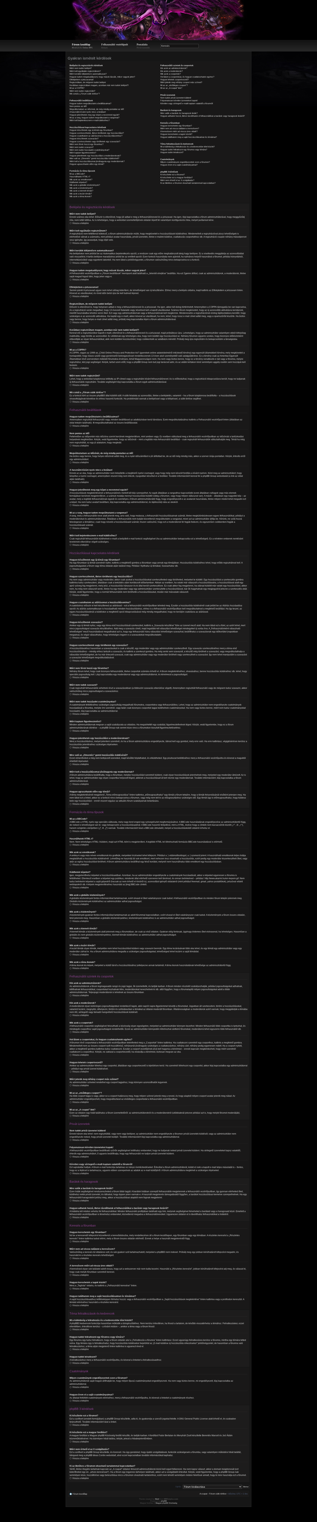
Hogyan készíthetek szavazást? (84, 138)
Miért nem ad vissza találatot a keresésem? (179, 128)
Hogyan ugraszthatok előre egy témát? (87, 164)
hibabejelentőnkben (142, 1438)
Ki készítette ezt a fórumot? (172, 174)
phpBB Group (113, 1418)
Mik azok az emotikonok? (81, 179)
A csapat (203, 1494)
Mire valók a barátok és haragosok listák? (179, 113)
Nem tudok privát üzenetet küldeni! (175, 98)
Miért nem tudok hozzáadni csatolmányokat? (89, 150)
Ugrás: (178, 1486)
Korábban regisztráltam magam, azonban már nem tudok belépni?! (99, 85)
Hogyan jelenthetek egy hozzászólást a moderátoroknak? (95, 156)
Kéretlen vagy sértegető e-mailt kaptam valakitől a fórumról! (186, 103)
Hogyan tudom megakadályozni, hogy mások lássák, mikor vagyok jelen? (102, 77)
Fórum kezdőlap (82, 46)
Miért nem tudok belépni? (81, 68)
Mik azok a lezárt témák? (81, 194)
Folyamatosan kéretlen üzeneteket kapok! (179, 100)
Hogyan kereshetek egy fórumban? (176, 126)
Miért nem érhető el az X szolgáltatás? (177, 180)
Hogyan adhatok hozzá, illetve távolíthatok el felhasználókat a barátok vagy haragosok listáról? (202, 116)
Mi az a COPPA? (77, 88)
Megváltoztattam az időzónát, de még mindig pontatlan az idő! (97, 109)
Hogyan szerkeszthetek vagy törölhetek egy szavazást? (95, 141)
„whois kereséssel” (99, 1472)
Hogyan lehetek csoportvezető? (174, 79)
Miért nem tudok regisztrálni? (82, 91)
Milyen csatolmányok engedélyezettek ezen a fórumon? (185, 162)
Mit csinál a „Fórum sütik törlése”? (85, 94)
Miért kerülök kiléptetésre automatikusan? (88, 74)
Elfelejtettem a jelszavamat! (82, 79)
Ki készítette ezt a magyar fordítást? (176, 177)
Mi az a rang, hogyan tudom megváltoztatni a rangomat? (94, 117)
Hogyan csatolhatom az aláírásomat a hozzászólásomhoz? (96, 136)
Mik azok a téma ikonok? (81, 196)
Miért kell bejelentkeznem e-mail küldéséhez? (90, 120)
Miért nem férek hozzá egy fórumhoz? (86, 144)
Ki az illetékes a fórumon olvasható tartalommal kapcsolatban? (188, 183)
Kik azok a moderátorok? (171, 71)
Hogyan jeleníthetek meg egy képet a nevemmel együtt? (94, 115)
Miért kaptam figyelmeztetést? (83, 153)
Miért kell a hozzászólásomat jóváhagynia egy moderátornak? (97, 161)
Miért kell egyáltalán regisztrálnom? (85, 71)
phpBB (164, 1501)
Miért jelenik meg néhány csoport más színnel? (181, 82)
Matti (157, 1499)
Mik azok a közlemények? (81, 188)
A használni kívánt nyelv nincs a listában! (88, 112)
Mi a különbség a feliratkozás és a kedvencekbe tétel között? (187, 147)
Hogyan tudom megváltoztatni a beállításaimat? (90, 103)
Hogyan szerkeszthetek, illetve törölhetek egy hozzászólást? (97, 133)
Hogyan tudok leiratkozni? (171, 152)
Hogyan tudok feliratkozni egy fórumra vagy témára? (183, 149)
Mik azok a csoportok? (170, 74)
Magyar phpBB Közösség (102, 1435)
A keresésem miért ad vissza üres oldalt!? (179, 131)
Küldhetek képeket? (78, 182)
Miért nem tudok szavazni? (82, 147)
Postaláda (143, 46)
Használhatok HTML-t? (80, 176)
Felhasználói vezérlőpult (114, 46)
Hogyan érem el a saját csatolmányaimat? (179, 165)
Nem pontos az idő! (78, 106)
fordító (119, 1435)
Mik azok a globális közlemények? (85, 185)
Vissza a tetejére (80, 223)
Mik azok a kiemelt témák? (81, 191)
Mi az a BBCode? (77, 174)
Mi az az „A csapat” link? (171, 88)
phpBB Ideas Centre (95, 1455)
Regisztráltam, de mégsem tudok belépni (88, 82)
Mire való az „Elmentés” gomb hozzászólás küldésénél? (94, 158)
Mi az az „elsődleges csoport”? (174, 85)
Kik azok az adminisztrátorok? (173, 68)
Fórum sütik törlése (217, 1494)
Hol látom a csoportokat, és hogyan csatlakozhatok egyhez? (187, 77)
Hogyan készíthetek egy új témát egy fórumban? (91, 130)
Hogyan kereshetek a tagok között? (176, 134)
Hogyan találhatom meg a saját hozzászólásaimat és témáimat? (188, 137)
